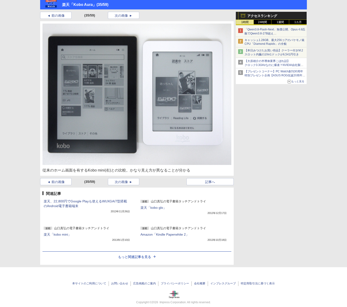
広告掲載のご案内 (144, 283)
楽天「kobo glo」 (153, 207)
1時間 (245, 22)
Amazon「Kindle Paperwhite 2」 (164, 234)
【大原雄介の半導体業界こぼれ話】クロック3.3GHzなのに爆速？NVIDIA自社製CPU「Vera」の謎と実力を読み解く (272, 65)
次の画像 (121, 15)
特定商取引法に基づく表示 (258, 283)
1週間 (280, 22)
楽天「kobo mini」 (57, 234)
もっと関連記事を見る (134, 257)
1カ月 (298, 22)
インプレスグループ (223, 283)
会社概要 (199, 283)
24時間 (262, 22)
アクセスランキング (262, 16)
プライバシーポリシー (175, 283)
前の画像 (58, 15)
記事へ (210, 182)
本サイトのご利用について (89, 283)
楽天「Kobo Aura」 (79, 5)
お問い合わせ (119, 283)
